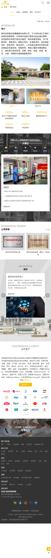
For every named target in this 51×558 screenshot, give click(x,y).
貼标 (40, 461)
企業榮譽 (16, 444)
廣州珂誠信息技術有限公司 (18, 520)
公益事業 (20, 471)
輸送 (45, 461)
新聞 (3, 468)
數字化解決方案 (27, 477)
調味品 (30, 451)
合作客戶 (29, 444)
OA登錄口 (25, 511)
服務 (3, 475)
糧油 (46, 451)
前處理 (3, 461)
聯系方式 (12, 484)
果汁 (17, 451)
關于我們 (13, 7)
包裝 (2, 464)
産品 (3, 458)
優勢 (22, 444)
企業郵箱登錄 (16, 511)
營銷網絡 (4, 484)
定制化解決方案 (6, 477)
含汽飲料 (11, 451)
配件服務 (16, 477)
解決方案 (4, 448)
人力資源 (28, 484)
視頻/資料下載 (38, 444)
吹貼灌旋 (17, 461)
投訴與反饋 (35, 511)
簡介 (2, 444)
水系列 (3, 451)
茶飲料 (23, 451)
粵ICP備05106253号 (25, 517)
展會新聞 (28, 471)
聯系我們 (4, 481)
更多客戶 (24, 384)
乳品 (35, 451)
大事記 (8, 444)
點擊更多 (26, 380)
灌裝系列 (33, 461)
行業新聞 (12, 471)
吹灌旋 (10, 461)
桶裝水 (3, 454)
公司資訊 (4, 471)
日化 (41, 451)
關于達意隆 (5, 441)
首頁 (5, 7)
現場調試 (37, 477)
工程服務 (20, 484)
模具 (7, 464)
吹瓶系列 (25, 461)
